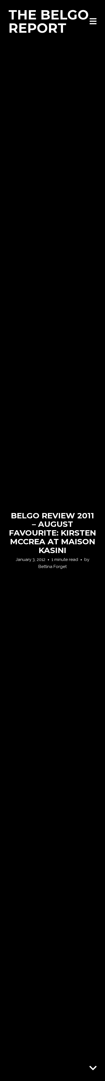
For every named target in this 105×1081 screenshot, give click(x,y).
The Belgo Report (48, 21)
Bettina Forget (52, 566)
